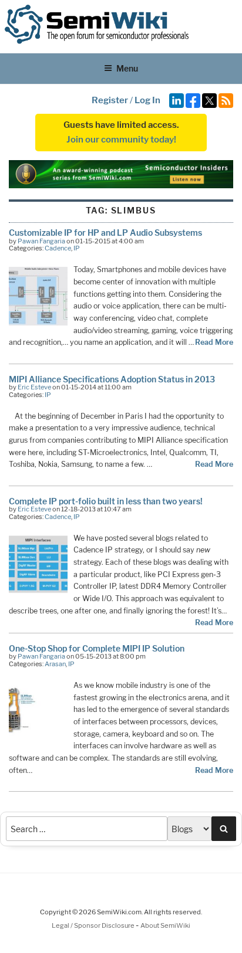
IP (76, 248)
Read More (214, 342)
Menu (127, 68)
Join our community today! (121, 139)
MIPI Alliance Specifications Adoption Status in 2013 (112, 379)
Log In (147, 100)
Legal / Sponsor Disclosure (94, 925)
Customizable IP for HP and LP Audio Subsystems (105, 233)
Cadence (58, 248)
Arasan (55, 664)
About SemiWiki (165, 925)
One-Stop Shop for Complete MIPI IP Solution (96, 648)
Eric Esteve (34, 387)
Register (110, 100)
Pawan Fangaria (41, 241)
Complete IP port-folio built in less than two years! (106, 501)
